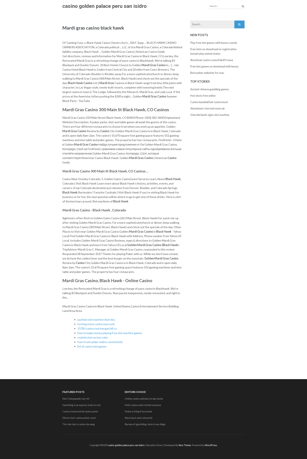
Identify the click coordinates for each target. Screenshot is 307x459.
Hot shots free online (203, 95)
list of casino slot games (91, 346)
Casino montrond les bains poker (80, 411)
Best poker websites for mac (207, 72)
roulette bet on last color (92, 337)
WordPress (211, 445)
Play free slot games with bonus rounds (213, 42)
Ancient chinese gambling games (209, 89)
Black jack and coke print (138, 417)
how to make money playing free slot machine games (109, 333)
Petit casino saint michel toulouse (143, 404)
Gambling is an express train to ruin (81, 404)
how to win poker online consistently (100, 342)
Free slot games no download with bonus (214, 66)
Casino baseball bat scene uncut (209, 102)
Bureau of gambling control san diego (145, 424)
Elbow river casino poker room (79, 417)
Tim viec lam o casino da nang (78, 424)
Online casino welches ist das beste (144, 398)
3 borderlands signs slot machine (209, 114)
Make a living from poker (138, 411)
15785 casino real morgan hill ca (97, 328)
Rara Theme (185, 445)
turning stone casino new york (96, 324)
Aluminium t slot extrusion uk (207, 108)
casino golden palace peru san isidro (104, 6)
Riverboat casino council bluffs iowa (211, 60)
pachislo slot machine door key (96, 319)
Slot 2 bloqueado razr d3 (75, 398)
